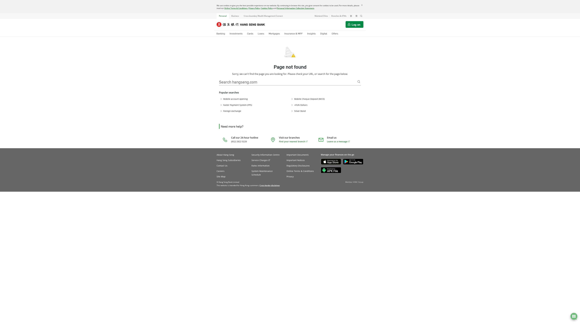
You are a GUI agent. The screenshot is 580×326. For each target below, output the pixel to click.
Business (235, 16)
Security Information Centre (265, 154)
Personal (223, 16)
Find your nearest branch (292, 141)
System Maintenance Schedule (262, 173)
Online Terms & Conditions (236, 8)
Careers (220, 171)
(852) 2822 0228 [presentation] (239, 141)
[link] (269, 185)
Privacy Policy (254, 8)
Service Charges (259, 160)
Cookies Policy (267, 8)
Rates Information (260, 165)
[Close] (361, 5)
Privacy (290, 176)
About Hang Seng (225, 154)
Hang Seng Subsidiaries (229, 160)
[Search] (359, 82)
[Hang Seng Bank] (243, 24)
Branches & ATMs (338, 16)
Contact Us (222, 165)
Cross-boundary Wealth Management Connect (263, 16)
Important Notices (296, 160)
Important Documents (298, 154)
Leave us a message (337, 141)
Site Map (221, 176)
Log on (356, 24)
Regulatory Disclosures (298, 165)
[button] (361, 16)
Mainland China (321, 16)
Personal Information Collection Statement (295, 8)
